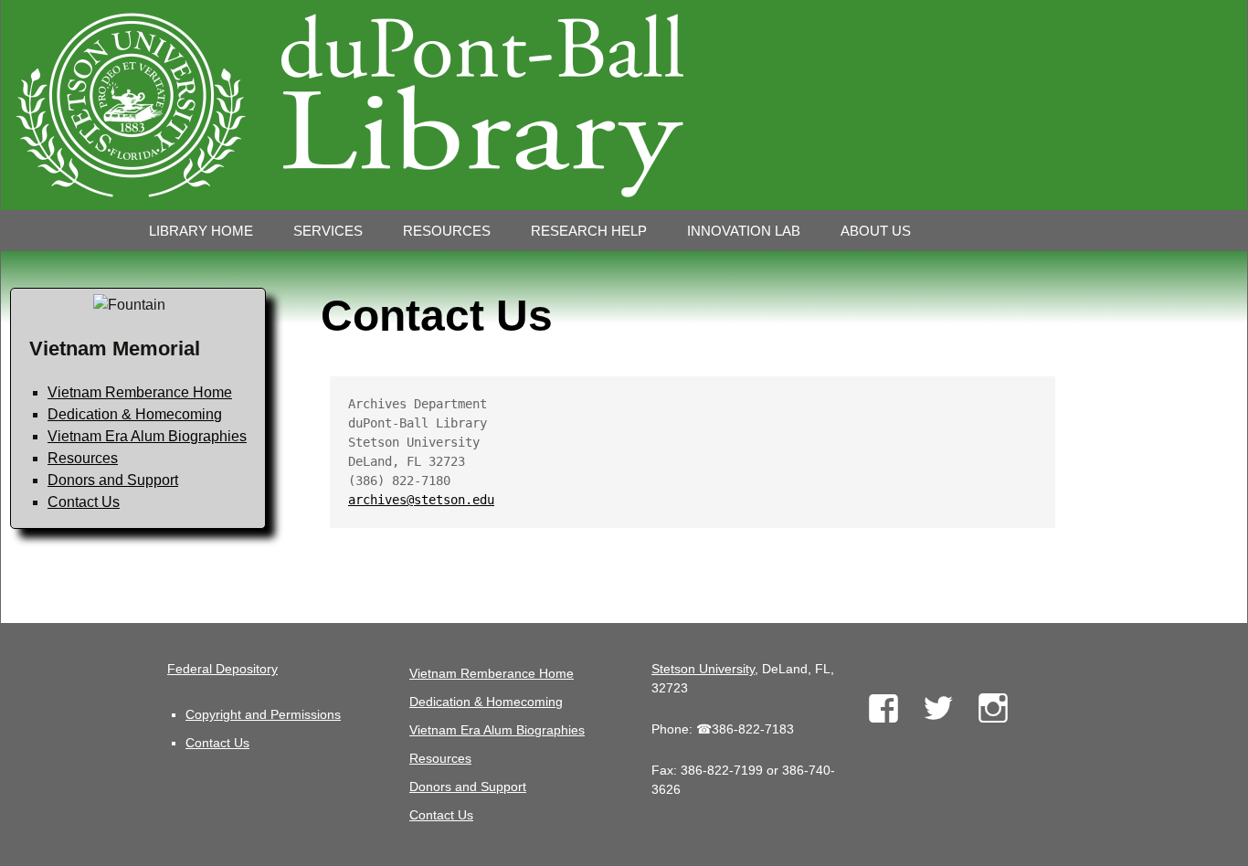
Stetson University (703, 668)
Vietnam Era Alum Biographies (147, 436)
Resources (83, 458)
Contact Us (84, 502)
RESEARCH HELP (589, 230)
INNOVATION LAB (743, 230)
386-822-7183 (753, 729)
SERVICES (328, 230)
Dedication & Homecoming (135, 414)
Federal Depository (222, 668)
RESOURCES (447, 230)
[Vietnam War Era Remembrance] (624, 105)
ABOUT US (876, 230)
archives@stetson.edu (421, 499)
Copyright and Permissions (263, 714)
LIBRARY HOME (201, 230)
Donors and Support (113, 480)
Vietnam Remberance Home (140, 392)
